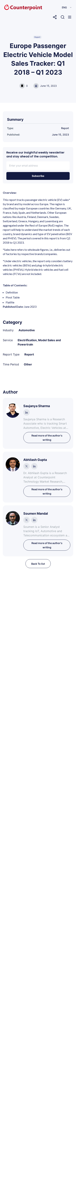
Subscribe (38, 175)
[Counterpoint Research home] (15, 7)
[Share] (55, 17)
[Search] (62, 17)
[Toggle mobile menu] (70, 17)
